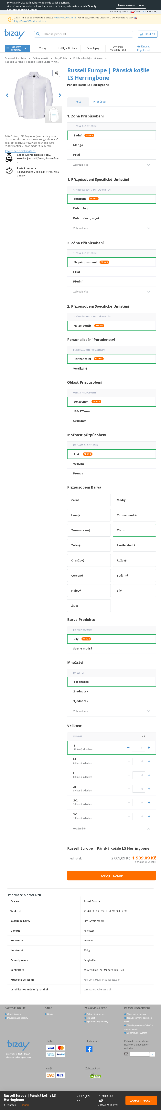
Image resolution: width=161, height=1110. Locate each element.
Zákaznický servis (119, 11)
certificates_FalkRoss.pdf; (98, 989)
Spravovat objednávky (97, 1021)
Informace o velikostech (20, 151)
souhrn (25, 1105)
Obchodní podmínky (136, 1014)
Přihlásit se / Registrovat (143, 48)
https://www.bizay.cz (65, 17)
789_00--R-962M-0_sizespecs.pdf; (102, 979)
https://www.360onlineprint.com (31, 21)
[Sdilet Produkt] (56, 73)
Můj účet (90, 1018)
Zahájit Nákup (112, 875)
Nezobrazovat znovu (131, 5)
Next (60, 95)
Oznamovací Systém (136, 1033)
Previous (7, 95)
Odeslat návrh (14, 1014)
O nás (50, 1014)
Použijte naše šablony (17, 1018)
